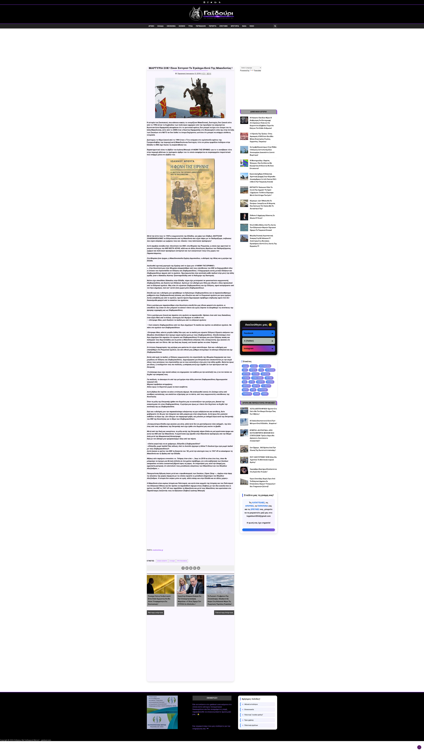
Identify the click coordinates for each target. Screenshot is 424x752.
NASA (244, 26)
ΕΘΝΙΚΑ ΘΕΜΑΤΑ (162, 561)
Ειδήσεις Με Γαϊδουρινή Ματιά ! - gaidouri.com (32, 740)
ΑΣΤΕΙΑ (252, 382)
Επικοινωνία (248, 709)
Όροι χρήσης (248, 720)
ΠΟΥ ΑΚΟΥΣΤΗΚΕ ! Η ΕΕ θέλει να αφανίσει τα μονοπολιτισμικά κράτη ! (263, 459)
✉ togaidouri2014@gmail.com (258, 529)
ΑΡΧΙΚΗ (151, 26)
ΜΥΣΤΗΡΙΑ (235, 26)
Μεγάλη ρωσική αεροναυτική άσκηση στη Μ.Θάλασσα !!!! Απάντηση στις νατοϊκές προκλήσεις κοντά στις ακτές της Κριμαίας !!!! (263, 241)
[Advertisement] (212, 47)
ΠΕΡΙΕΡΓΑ (212, 26)
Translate (257, 71)
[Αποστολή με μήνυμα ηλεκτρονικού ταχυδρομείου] (202, 74)
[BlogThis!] (204, 74)
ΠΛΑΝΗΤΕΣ (260, 382)
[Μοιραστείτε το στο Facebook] (208, 74)
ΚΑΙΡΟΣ (245, 390)
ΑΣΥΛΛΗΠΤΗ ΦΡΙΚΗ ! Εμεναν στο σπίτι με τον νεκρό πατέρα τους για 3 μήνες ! (263, 411)
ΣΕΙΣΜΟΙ (264, 394)
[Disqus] (190, 650)
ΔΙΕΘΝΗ (256, 394)
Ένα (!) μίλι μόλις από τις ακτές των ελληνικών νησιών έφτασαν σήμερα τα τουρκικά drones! (263, 227)
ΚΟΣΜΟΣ (182, 26)
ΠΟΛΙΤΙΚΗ (255, 374)
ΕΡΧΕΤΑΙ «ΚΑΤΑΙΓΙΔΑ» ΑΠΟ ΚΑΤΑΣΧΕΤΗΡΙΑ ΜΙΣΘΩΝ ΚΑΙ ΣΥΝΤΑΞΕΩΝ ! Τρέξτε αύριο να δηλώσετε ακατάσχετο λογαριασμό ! (262, 435)
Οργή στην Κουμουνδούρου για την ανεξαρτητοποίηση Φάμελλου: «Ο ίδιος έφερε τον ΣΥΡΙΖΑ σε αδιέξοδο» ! (189, 600)
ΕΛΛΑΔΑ (160, 26)
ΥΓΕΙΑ (190, 26)
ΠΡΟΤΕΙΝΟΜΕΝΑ (182, 561)
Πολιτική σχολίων (250, 725)
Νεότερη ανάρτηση (155, 613)
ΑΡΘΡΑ (253, 390)
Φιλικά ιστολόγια (250, 704)
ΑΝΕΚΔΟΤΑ (246, 386)
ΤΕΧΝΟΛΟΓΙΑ (247, 394)
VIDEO (252, 26)
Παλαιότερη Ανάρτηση (224, 613)
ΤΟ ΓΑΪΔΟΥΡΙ (266, 386)
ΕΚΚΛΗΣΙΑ (270, 382)
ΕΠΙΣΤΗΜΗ (224, 26)
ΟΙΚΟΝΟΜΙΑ (171, 26)
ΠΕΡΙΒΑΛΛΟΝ (201, 26)
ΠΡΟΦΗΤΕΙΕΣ (262, 390)
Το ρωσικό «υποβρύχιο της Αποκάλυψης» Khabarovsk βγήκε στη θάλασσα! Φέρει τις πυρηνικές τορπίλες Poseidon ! (220, 600)
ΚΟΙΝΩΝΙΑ (246, 378)
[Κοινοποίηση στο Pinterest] (210, 74)
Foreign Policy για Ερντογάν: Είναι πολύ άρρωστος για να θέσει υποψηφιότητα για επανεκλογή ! (159, 600)
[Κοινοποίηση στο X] (206, 74)
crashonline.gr (157, 550)
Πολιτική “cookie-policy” (252, 715)
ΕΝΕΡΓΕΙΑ (256, 386)
